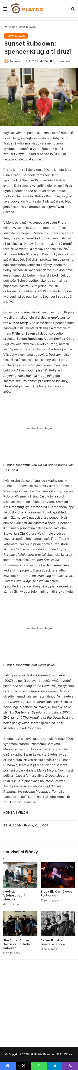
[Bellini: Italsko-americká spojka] (58, 923)
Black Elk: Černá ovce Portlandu (57, 893)
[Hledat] (73, 10)
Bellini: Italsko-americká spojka (53, 942)
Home (11, 26)
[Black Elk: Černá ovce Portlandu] (58, 875)
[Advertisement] (39, 1002)
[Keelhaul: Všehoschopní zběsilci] (20, 875)
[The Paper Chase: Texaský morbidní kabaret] (20, 923)
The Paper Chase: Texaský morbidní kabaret (17, 944)
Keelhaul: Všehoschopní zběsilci (14, 895)
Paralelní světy (27, 26)
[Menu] (5, 10)
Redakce (15, 61)
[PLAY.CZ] (27, 8)
